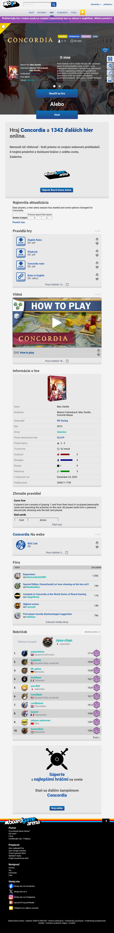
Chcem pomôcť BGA (17, 853)
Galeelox (30, 80)
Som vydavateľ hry (16, 848)
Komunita (62, 12)
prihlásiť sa (108, 4)
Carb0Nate (36, 694)
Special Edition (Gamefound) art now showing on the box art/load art (59, 584)
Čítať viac (57, 524)
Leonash (30, 607)
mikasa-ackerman (40, 720)
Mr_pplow (36, 668)
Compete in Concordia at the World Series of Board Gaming (54, 594)
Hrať (31, 12)
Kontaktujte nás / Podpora (19, 839)
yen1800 (35, 686)
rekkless (30, 616)
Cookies (72, 923)
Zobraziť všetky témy (57, 622)
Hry (52, 12)
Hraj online (57, 808)
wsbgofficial (32, 597)
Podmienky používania (74, 921)
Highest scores (31, 604)
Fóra (73, 12)
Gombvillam (37, 729)
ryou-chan (64, 640)
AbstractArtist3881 (36, 577)
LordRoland (37, 703)
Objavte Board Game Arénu (56, 190)
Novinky (41, 12)
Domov (12, 868)
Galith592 (36, 660)
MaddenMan (33, 587)
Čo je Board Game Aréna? (19, 831)
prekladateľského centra (56, 21)
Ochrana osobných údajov (56, 923)
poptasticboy (37, 651)
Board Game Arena (16, 921)
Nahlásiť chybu (15, 856)
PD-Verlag (35, 73)
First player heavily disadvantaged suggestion (47, 614)
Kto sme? (12, 834)
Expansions (29, 574)
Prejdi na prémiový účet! (18, 858)
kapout (34, 711)
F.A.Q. (11, 836)
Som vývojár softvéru (17, 851)
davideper (36, 677)
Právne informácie (56, 921)
